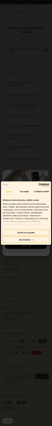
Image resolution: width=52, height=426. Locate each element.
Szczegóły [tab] (24, 191)
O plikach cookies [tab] (41, 191)
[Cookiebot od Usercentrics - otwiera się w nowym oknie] (38, 184)
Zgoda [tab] (8, 191)
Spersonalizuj (24, 240)
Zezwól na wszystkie (26, 233)
